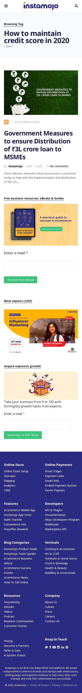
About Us (51, 602)
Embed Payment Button (61, 485)
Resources (12, 595)
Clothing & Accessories (60, 549)
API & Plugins (53, 510)
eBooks (9, 607)
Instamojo (16, 166)
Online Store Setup (16, 471)
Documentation (55, 515)
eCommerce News (16, 577)
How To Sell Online (16, 582)
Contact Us (52, 621)
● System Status (14, 655)
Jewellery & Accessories (60, 573)
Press (48, 611)
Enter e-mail (16, 253)
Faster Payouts (55, 490)
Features (11, 503)
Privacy (56, 685)
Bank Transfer (13, 519)
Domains (10, 476)
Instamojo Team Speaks (20, 554)
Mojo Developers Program (62, 519)
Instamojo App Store (17, 515)
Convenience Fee (15, 524)
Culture (49, 607)
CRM (7, 490)
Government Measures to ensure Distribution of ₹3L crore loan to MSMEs (38, 145)
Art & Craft (52, 554)
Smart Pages (53, 471)
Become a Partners (16, 646)
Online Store (14, 465)
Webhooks (52, 524)
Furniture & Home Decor (61, 558)
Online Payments (58, 465)
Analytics (10, 485)
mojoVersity (12, 602)
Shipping (9, 481)
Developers (54, 503)
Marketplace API (55, 529)
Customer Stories (15, 626)
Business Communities (19, 621)
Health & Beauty (56, 568)
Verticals (52, 542)
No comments (59, 166)
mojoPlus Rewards (16, 529)
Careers (50, 616)
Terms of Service (39, 685)
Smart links (52, 481)
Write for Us (70, 685)
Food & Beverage (56, 563)
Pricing (8, 641)
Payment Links (54, 476)
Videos (8, 611)
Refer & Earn (12, 650)
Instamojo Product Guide (20, 549)
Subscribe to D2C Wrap (22, 435)
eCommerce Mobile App (19, 510)
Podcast (9, 616)
